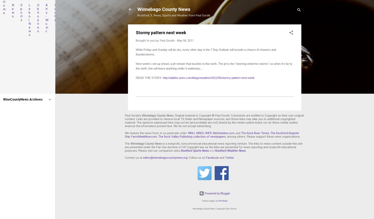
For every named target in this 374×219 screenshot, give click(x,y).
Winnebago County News (163, 9)
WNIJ (191, 133)
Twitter (229, 157)
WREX (200, 133)
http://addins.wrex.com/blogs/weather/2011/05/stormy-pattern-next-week (209, 77)
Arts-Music (47, 18)
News (13, 10)
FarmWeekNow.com (144, 136)
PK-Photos (223, 201)
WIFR (208, 133)
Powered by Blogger (217, 193)
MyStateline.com (223, 133)
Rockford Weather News (230, 150)
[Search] (299, 11)
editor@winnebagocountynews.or (164, 157)
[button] (291, 33)
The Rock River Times (255, 133)
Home (4, 7)
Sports (21, 12)
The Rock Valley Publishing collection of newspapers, (192, 136)
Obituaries (38, 18)
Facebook (212, 157)
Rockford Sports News (195, 150)
